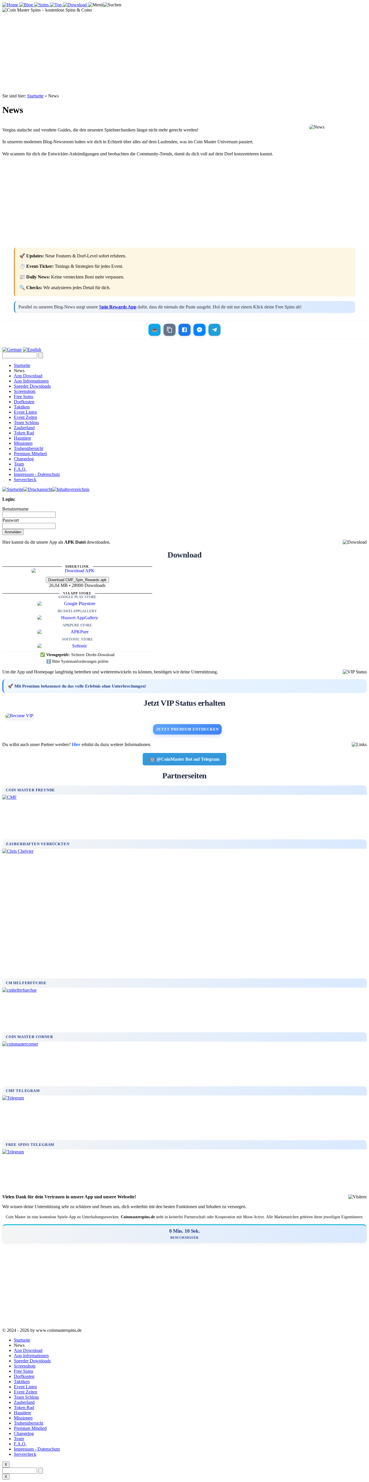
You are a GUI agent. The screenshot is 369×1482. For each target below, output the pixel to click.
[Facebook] (184, 330)
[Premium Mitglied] (184, 715)
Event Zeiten (25, 417)
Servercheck (25, 479)
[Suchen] (112, 4)
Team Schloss (26, 422)
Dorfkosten (24, 401)
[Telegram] (214, 330)
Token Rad (24, 432)
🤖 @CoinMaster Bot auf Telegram (184, 759)
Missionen (23, 443)
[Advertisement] (184, 53)
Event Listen (25, 412)
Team (19, 464)
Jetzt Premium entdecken (187, 729)
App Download (28, 375)
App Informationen (31, 380)
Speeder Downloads (32, 386)
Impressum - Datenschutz (37, 474)
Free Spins (23, 396)
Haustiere (22, 438)
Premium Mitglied (30, 453)
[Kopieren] (169, 330)
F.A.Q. (20, 469)
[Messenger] (199, 330)
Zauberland (24, 427)
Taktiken (22, 406)
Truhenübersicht (28, 448)
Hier (76, 744)
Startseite (35, 95)
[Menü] (95, 4)
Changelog (24, 458)
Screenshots (24, 391)
